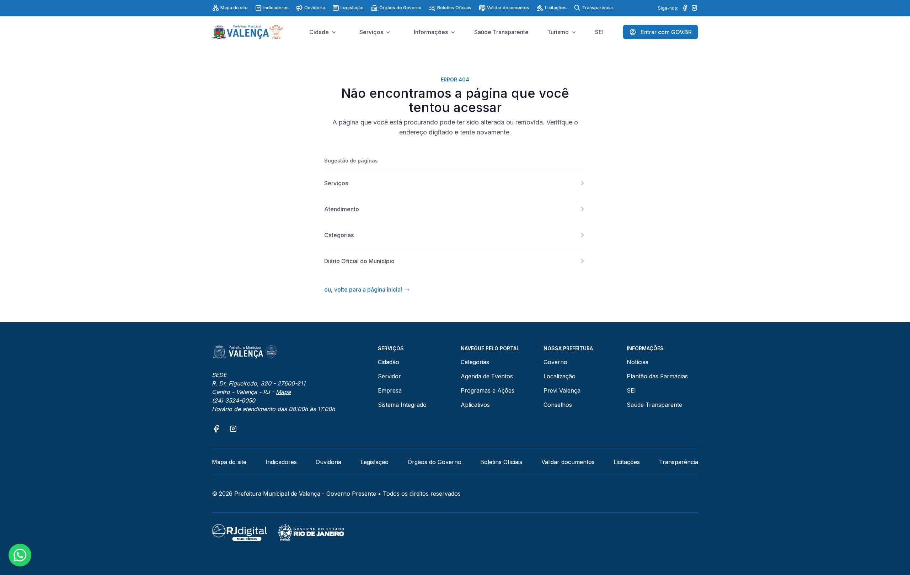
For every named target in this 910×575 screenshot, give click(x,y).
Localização (560, 376)
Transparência (597, 7)
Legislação (352, 7)
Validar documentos (508, 7)
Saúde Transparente (654, 404)
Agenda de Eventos (487, 376)
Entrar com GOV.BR (666, 32)
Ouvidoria (314, 7)
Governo (555, 362)
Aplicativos (475, 404)
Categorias (475, 362)
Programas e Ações (487, 390)
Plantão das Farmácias (657, 376)
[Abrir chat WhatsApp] (20, 555)
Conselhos (558, 404)
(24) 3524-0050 (233, 400)
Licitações (556, 7)
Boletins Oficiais (454, 7)
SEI (631, 390)
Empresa (390, 390)
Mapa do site (234, 7)
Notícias (637, 362)
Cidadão (388, 362)
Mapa (283, 391)
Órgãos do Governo (400, 7)
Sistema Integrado (402, 404)
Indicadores (276, 7)
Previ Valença (562, 390)
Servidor (389, 376)
